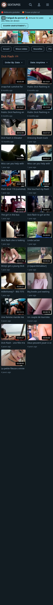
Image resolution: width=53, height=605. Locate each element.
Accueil (6, 49)
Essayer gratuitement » (14, 25)
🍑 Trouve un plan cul (31, 12)
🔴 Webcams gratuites (10, 12)
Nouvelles (37, 49)
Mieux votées (21, 49)
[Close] (50, 18)
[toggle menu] (30, 5)
